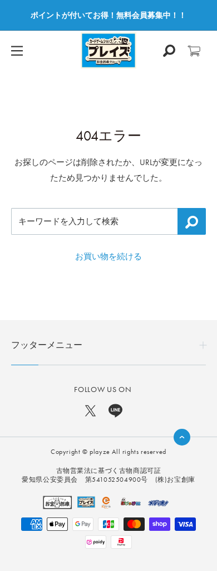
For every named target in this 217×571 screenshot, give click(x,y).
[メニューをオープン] (17, 50)
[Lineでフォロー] (115, 410)
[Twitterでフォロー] (90, 410)
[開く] (169, 51)
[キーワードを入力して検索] (191, 221)
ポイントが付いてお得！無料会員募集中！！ (108, 15)
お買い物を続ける (108, 256)
